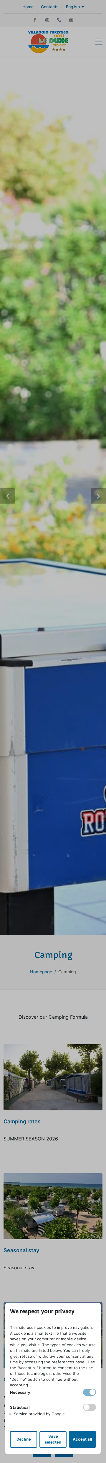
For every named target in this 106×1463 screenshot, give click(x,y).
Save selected (53, 1439)
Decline (23, 1439)
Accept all (82, 1439)
